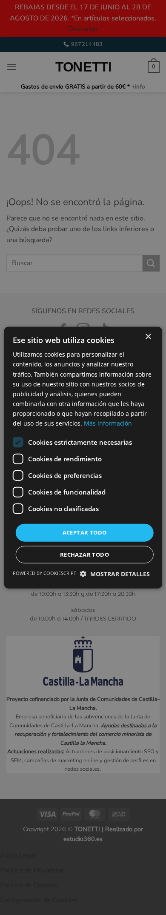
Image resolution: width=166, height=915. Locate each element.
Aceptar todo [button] (85, 532)
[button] (115, 573)
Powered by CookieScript (44, 572)
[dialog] (83, 457)
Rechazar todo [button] (84, 554)
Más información (108, 423)
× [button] (148, 337)
